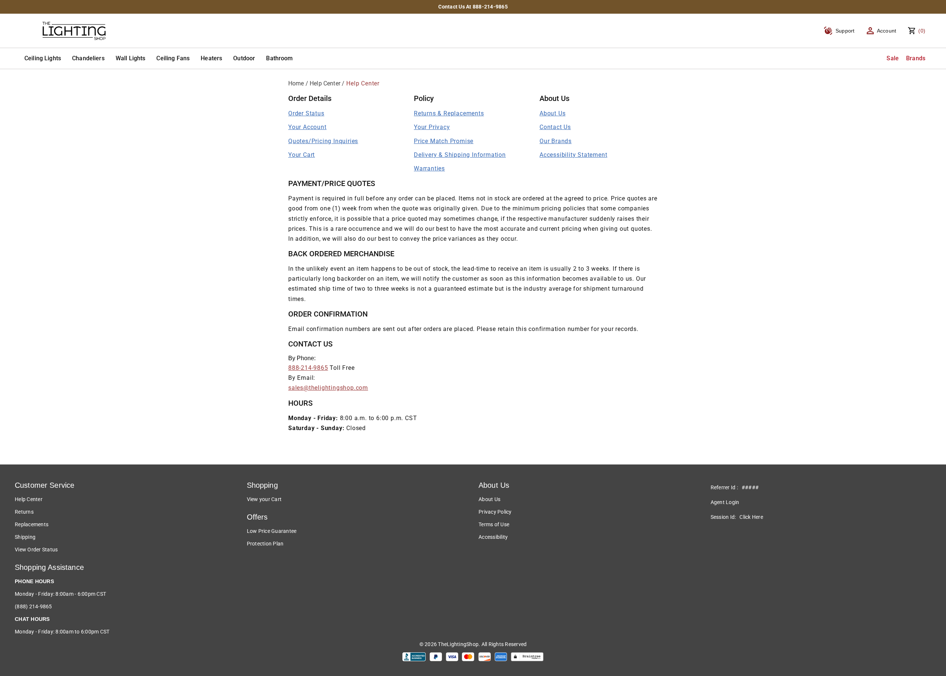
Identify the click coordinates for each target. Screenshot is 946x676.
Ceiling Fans (173, 58)
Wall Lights (131, 58)
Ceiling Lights (42, 58)
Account (886, 31)
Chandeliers (88, 58)
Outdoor (244, 58)
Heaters (211, 58)
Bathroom (279, 58)
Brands (915, 58)
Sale (893, 58)
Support (845, 31)
